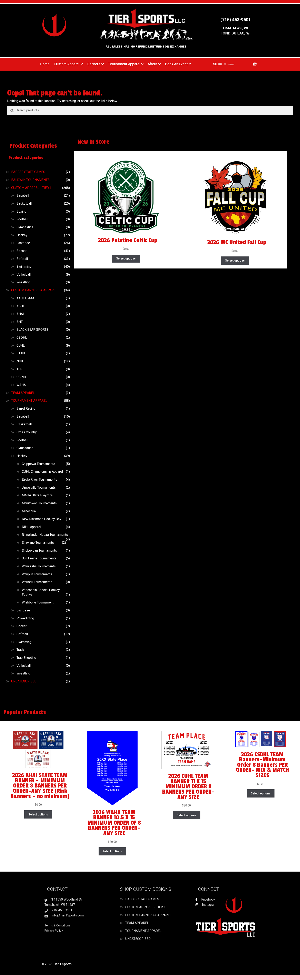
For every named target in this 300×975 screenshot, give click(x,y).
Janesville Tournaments (39, 487)
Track (20, 650)
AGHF (21, 306)
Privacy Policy (53, 930)
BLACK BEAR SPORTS (32, 330)
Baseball (23, 195)
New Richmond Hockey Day (41, 519)
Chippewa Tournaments (38, 464)
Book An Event (176, 64)
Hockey (22, 235)
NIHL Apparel (31, 527)
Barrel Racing (26, 408)
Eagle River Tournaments (39, 479)
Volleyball (24, 274)
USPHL (22, 377)
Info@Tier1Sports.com (67, 915)
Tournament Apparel (124, 64)
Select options (126, 258)
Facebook (207, 899)
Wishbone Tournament (37, 602)
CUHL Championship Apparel (42, 472)
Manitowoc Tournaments (39, 503)
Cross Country (27, 432)
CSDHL (22, 337)
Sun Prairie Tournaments (39, 558)
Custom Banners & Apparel (34, 290)
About (152, 64)
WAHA (21, 385)
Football (22, 219)
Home (45, 64)
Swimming (24, 266)
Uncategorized (24, 681)
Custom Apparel (67, 64)
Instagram (208, 905)
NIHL (20, 361)
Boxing (21, 211)
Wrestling (23, 282)
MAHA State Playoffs (37, 495)
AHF (20, 322)
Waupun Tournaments (37, 574)
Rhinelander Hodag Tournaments (45, 535)
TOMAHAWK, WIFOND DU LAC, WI (235, 30)
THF (19, 369)
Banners (93, 64)
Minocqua (29, 511)
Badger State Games (28, 172)
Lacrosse (23, 243)
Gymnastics (25, 227)
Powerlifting (25, 618)
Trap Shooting (26, 658)
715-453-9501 (61, 910)
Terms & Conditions (57, 925)
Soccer (22, 251)
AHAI (20, 314)
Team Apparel (23, 393)
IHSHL (21, 353)
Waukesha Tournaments (39, 566)
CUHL (21, 345)
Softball (22, 259)
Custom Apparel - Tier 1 (31, 188)
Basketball (24, 203)
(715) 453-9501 (235, 19)
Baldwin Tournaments (30, 180)
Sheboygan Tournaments (39, 550)
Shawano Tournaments (38, 543)
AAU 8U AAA (25, 298)
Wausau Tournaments (37, 582)
